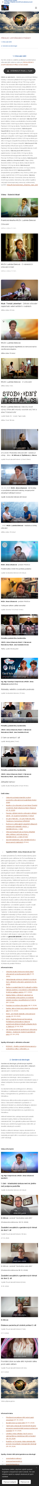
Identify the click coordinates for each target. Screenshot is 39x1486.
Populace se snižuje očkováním (17, 1005)
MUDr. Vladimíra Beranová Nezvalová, (19, 1019)
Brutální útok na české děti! (15, 1423)
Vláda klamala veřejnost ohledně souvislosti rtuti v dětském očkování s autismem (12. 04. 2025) (21, 981)
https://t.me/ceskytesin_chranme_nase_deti (22, 185)
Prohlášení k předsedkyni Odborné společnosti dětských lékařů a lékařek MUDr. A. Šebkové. (21, 1024)
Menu (36, 8)
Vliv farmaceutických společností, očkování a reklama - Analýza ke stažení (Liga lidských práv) (21, 1032)
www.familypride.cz (12, 1464)
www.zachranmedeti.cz (14, 1461)
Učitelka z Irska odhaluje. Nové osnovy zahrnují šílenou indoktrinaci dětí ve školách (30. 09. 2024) (21, 1436)
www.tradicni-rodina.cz (14, 1458)
